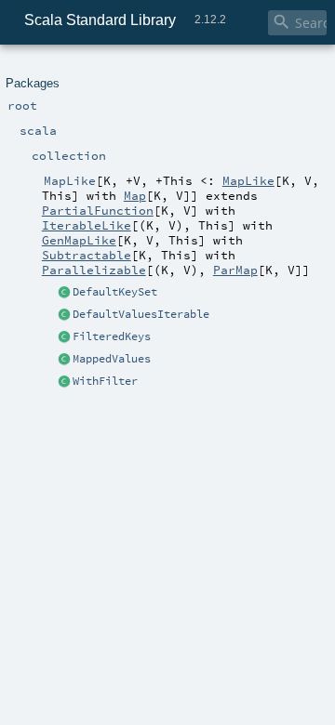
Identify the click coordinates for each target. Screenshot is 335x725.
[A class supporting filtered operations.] (64, 382)
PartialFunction (98, 210)
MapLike (248, 180)
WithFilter (105, 381)
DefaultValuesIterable (141, 314)
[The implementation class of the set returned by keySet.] (64, 292)
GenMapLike (79, 239)
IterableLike (86, 225)
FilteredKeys (112, 336)
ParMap (235, 269)
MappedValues (112, 358)
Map (135, 195)
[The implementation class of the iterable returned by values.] (64, 315)
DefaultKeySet (115, 291)
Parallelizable (94, 269)
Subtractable (86, 254)
